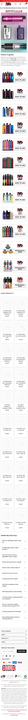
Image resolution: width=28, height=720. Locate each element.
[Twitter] (13, 656)
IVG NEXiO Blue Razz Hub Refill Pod (7, 336)
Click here (18, 1)
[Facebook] (2, 656)
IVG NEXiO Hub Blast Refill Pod (7, 476)
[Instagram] (6, 656)
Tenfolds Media (14, 715)
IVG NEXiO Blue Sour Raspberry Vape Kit (20, 359)
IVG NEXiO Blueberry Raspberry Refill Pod (7, 406)
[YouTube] (10, 656)
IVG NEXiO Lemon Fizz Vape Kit (21, 499)
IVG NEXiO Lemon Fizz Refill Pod (7, 499)
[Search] (16, 4)
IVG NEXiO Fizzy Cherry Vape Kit (20, 452)
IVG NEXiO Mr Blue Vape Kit (21, 523)
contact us (23, 64)
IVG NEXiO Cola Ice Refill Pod (7, 429)
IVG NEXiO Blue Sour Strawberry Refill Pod (7, 383)
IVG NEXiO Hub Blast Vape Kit (21, 476)
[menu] (2, 4)
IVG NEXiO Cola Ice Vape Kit (21, 429)
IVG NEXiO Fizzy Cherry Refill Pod (7, 452)
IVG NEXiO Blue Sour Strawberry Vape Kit (20, 383)
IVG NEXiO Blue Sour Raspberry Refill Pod (7, 359)
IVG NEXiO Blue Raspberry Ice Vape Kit (21, 312)
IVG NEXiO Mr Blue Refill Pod (7, 523)
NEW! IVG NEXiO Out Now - (14, 1)
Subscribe (21, 651)
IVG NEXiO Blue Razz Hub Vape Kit (21, 335)
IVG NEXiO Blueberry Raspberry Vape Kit (20, 406)
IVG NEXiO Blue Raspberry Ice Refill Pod (7, 312)
